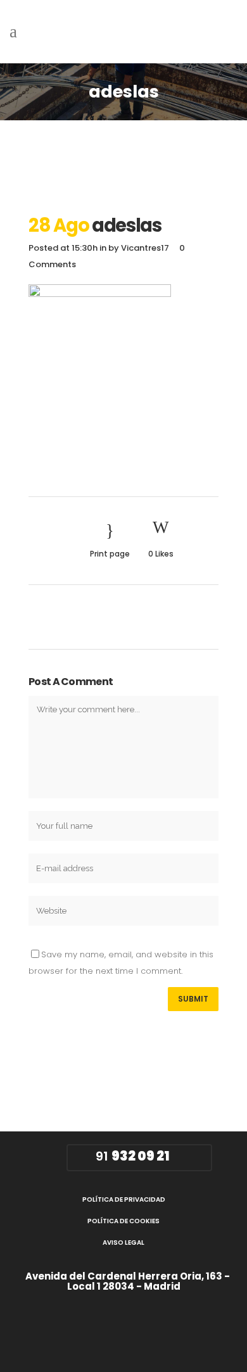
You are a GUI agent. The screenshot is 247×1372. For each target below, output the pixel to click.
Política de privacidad (123, 1199)
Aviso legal (123, 1242)
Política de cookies (123, 1221)
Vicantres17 (145, 248)
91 (131, 1156)
